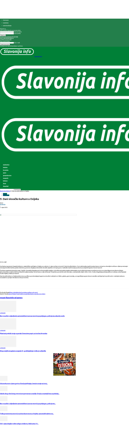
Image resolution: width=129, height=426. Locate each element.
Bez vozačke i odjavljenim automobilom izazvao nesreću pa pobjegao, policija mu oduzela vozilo (32, 316)
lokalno (5, 167)
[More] (40, 209)
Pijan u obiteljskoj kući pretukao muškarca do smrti (23, 292)
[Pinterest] (24, 209)
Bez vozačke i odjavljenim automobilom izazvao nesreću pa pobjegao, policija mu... (28, 404)
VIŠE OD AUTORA (16, 298)
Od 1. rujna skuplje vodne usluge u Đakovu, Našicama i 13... (19, 424)
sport (4, 173)
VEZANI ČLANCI (5, 298)
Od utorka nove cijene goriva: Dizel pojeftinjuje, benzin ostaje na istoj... (24, 383)
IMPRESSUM (6, 20)
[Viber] (35, 209)
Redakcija (2, 204)
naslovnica (6, 164)
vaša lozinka (17, 33)
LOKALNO (3, 313)
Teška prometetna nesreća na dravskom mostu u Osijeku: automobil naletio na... (27, 414)
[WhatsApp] (29, 209)
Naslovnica (3, 191)
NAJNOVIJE (6, 195)
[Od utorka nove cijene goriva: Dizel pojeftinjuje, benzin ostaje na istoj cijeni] (3, 380)
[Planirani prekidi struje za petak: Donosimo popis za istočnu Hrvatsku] (8, 329)
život (4, 183)
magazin (5, 178)
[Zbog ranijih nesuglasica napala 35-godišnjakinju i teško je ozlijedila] (8, 346)
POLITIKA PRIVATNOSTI (7, 38)
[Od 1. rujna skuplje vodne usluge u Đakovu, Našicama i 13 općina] (3, 420)
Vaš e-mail (17, 42)
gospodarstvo (7, 175)
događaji (5, 186)
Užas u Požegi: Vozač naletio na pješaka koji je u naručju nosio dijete (26, 294)
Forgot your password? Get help (9, 36)
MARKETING (5, 22)
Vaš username (18, 32)
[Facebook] (13, 209)
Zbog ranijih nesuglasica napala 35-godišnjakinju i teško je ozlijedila (23, 351)
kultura (5, 181)
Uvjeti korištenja (7, 25)
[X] (19, 209)
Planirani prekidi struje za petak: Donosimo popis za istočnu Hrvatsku (23, 333)
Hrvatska (5, 170)
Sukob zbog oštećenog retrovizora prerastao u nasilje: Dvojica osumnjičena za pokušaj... (29, 394)
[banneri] (64, 375)
